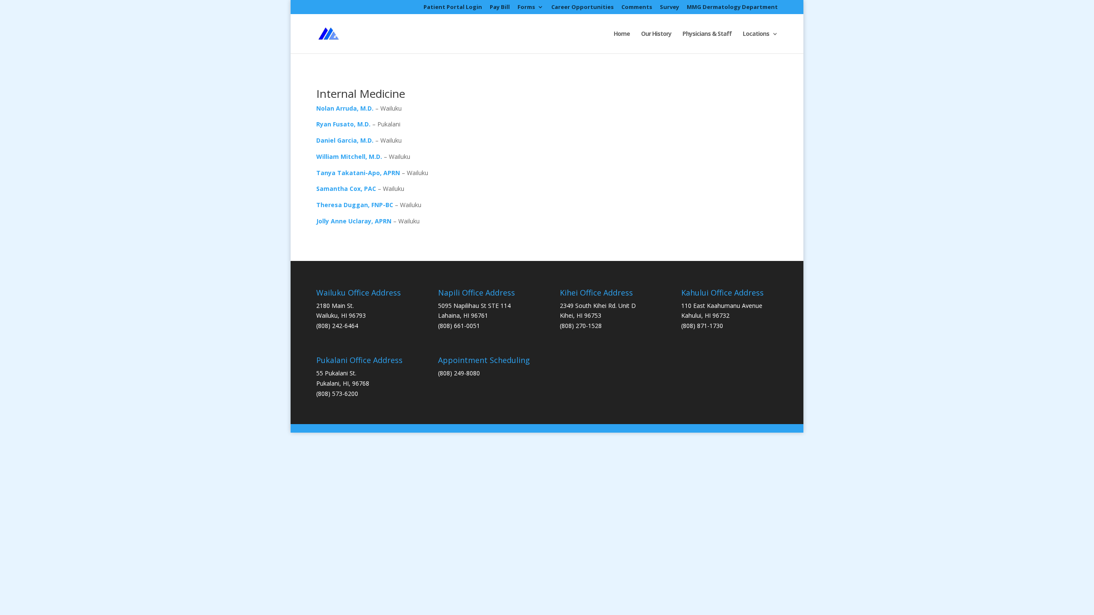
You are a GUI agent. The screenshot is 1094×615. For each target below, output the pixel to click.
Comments (636, 7)
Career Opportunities (582, 7)
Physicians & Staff (707, 34)
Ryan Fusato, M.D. (343, 124)
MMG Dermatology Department (732, 7)
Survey (669, 7)
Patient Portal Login (452, 7)
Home (622, 34)
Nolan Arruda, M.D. (344, 108)
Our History (656, 34)
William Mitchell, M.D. (349, 156)
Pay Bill (500, 7)
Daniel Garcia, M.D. (344, 140)
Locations (756, 34)
